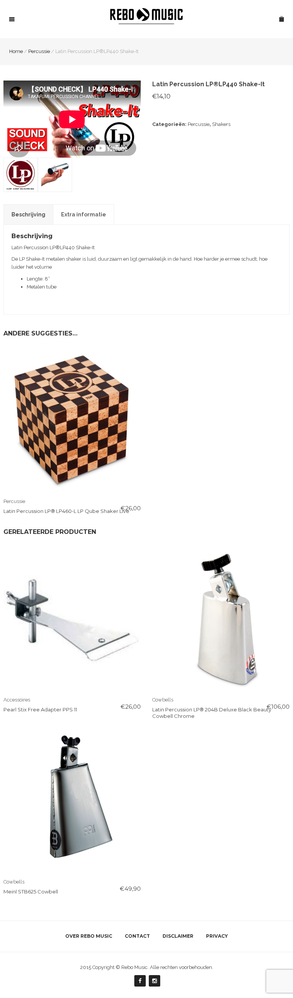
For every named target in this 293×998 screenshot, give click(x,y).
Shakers (221, 124)
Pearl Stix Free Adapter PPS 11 (40, 709)
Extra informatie (83, 214)
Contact (137, 936)
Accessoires (16, 700)
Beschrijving (28, 214)
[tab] (28, 214)
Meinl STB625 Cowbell (30, 891)
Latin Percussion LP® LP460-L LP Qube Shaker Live (66, 511)
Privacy (217, 936)
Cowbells (162, 700)
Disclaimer (178, 936)
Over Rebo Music (88, 936)
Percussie (198, 124)
